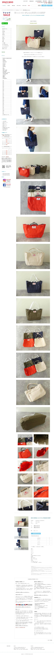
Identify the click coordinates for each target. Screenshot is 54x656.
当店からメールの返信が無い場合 (20, 627)
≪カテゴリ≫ (22, 12)
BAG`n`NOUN (29, 13)
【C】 (3, 83)
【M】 (3, 97)
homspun (4, 64)
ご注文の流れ (4, 121)
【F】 (3, 87)
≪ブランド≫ (22, 13)
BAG (3, 41)
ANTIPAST (4, 60)
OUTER (3, 31)
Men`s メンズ (4, 48)
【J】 (3, 93)
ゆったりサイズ (4, 47)
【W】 (3, 110)
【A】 (3, 80)
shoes (3, 37)
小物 (3, 40)
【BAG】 (26, 12)
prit (3, 67)
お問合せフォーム (37, 604)
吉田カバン (4, 77)
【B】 (25, 13)
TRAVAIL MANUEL (5, 73)
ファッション (18, 12)
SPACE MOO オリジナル (6, 72)
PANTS (3, 34)
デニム (3, 30)
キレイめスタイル (5, 44)
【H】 (3, 90)
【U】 (3, 107)
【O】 (3, 100)
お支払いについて (5, 122)
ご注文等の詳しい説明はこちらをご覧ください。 (22, 592)
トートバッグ (29, 12)
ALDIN (4, 59)
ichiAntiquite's (5, 78)
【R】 (3, 103)
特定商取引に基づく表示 (6, 127)
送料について (4, 123)
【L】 (3, 96)
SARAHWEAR (5, 71)
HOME (15, 12)
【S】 (3, 104)
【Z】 (3, 113)
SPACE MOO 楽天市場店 (6, 173)
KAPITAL (4, 65)
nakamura (4, 66)
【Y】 (3, 111)
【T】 (3, 106)
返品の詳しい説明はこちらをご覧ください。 (22, 625)
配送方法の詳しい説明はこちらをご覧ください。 (41, 595)
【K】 (3, 94)
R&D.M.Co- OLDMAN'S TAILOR (7, 58)
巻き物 (3, 38)
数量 (31, 530)
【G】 (3, 89)
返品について (4, 126)
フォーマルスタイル (5, 45)
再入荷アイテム (4, 28)
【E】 (3, 86)
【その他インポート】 (5, 114)
